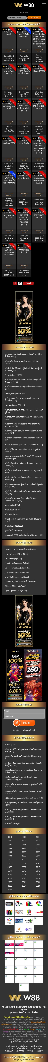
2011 (10, 871)
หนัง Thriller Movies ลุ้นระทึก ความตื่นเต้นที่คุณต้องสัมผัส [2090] (24, 485)
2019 (38, 878)
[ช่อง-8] (9, 912)
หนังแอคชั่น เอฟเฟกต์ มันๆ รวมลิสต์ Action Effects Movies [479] (21, 499)
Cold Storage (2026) (13, 558)
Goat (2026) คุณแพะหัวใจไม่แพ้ (17, 563)
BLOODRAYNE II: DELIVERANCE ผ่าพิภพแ (24, 130)
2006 (24, 863)
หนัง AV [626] (10, 744)
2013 (38, 871)
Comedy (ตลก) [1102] (13, 375)
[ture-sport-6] (29, 962)
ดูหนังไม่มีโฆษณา (17, 1041)
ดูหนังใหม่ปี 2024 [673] (13, 530)
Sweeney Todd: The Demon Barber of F (39, 58)
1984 (38, 837)
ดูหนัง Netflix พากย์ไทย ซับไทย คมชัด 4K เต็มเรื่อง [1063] (23, 520)
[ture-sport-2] (29, 953)
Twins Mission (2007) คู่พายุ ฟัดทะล (24, 202)
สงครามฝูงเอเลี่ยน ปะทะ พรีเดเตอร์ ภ (24, 238)
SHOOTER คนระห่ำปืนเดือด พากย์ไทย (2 (9, 166)
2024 (24, 886)
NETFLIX (37, 1048)
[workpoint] (29, 912)
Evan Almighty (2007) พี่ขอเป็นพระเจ (24, 94)
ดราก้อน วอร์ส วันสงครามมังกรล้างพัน (39, 202)
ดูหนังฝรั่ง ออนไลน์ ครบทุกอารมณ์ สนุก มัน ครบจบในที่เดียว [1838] (23, 771)
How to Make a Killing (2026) (16, 554)
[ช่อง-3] (19, 904)
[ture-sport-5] (19, 962)
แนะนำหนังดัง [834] (12, 505)
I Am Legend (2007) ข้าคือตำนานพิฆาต (8, 94)
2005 (10, 863)
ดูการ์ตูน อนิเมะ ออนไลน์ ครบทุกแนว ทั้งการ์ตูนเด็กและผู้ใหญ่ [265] (23, 764)
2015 (24, 874)
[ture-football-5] (9, 953)
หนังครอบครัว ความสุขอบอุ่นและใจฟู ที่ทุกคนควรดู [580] (24, 418)
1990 (10, 844)
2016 (38, 874)
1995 (38, 848)
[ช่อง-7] (38, 904)
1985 (10, 841)
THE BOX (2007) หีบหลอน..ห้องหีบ (24, 166)
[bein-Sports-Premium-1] (9, 970)
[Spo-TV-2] (38, 970)
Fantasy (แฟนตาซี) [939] (15, 405)
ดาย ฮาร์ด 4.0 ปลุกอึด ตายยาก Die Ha (9, 238)
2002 (10, 859)
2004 (38, 859)
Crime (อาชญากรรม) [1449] (16, 394)
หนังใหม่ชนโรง (36, 1046)
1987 (24, 841)
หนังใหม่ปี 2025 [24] (12, 823)
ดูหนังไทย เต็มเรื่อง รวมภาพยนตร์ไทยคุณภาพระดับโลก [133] (24, 792)
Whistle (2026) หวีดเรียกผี (15, 586)
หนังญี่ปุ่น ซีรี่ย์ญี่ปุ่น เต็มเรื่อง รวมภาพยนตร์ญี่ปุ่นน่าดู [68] (24, 803)
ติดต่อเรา (40, 1051)
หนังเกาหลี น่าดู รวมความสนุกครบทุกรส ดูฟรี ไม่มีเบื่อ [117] (23, 785)
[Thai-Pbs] (19, 929)
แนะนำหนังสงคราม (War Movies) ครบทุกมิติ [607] (24, 445)
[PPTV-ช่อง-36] (38, 921)
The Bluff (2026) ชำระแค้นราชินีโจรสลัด (20, 549)
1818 (10, 837)
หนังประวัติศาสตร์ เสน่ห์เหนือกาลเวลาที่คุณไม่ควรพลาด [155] (23, 450)
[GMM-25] (19, 921)
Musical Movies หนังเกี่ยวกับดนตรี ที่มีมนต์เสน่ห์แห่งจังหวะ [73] (23, 457)
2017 (10, 878)
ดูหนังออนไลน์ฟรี (30, 1041)
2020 (10, 882)
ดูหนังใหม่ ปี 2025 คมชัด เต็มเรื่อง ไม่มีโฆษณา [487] (24, 535)
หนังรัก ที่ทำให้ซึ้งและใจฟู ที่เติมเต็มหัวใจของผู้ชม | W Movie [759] (23, 369)
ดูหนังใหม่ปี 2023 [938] (14, 526)
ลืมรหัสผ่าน (17, 730)
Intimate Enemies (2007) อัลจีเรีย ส (9, 130)
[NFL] (29, 979)
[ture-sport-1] (19, 953)
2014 (10, 874)
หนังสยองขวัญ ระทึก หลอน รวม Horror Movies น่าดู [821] (24, 411)
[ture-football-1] (9, 944)
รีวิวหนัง (30, 1051)
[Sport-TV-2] (24, 987)
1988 (38, 841)
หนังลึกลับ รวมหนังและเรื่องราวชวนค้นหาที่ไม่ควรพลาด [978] (23, 432)
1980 (24, 837)
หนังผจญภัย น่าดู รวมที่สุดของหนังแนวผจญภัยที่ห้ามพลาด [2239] (23, 381)
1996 (10, 852)
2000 (24, 856)
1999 (10, 856)
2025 (38, 886)
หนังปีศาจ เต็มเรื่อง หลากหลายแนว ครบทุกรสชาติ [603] (23, 471)
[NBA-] (19, 979)
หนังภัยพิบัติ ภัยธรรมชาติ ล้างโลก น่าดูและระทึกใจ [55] (23, 439)
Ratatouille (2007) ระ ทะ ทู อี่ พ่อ (24, 58)
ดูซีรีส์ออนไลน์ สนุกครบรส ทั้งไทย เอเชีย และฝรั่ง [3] (24, 798)
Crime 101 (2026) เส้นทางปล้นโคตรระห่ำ (20, 581)
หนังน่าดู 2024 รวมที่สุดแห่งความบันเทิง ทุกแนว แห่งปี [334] (23, 817)
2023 (10, 886)
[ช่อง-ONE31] (9, 904)
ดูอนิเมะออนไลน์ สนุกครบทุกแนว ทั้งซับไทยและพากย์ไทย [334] (22, 399)
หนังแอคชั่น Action (24, 1048)
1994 (24, 848)
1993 (10, 848)
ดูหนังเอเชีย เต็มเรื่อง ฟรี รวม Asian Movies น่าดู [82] (23, 757)
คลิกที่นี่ (36, 24)
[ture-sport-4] (9, 962)
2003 (24, 859)
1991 (24, 844)
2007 (38, 863)
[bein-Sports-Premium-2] (19, 970)
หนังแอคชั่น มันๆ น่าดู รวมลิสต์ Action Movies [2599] (22, 362)
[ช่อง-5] (29, 904)
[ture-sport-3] (38, 953)
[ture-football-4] (38, 944)
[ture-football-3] (29, 944)
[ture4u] (38, 912)
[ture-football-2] (19, 944)
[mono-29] (19, 912)
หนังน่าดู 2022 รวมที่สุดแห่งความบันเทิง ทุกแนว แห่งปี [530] (23, 750)
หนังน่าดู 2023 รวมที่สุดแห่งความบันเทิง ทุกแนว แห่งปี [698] (23, 810)
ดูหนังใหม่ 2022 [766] (13, 510)
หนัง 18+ (10, 1048)
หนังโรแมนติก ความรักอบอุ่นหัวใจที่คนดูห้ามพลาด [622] (23, 388)
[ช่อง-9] (29, 929)
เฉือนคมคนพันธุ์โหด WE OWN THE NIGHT (39, 130)
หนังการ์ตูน (20, 1051)
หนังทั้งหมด (24, 1046)
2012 (24, 871)
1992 (38, 844)
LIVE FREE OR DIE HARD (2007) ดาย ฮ (9, 273)
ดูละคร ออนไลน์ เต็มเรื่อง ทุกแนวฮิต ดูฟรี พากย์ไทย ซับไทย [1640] (23, 355)
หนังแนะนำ (9, 1051)
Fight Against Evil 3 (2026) (16, 590)
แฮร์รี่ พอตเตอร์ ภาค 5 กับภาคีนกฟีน (24, 273)
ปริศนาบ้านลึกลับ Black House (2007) (39, 94)
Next (28, 283)
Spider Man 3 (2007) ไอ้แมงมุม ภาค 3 (9, 58)
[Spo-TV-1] (29, 970)
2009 (24, 867)
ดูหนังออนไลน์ (11, 1046)
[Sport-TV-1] (38, 979)
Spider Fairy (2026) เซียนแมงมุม (17, 568)
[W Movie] (24, 1002)
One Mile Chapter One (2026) (17, 572)
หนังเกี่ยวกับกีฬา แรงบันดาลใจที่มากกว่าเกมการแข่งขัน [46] (23, 478)
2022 (38, 882)
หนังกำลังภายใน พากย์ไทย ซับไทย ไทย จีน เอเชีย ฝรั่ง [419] (23, 492)
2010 (38, 867)
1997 (24, 852)
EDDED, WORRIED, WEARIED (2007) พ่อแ (9, 202)
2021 (24, 882)
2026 (10, 889)
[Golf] (9, 979)
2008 (9, 867)
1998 (38, 852)
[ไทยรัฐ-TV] (29, 921)
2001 (38, 856)
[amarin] (9, 921)
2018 (24, 878)
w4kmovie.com (28, 1059)
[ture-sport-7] (38, 962)
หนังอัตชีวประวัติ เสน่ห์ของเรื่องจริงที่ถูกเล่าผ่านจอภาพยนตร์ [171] (22, 425)
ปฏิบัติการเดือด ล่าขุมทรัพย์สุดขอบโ (39, 166)
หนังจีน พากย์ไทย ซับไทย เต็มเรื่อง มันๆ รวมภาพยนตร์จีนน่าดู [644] (21, 778)
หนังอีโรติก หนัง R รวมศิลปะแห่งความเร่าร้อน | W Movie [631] (23, 464)
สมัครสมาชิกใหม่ (29, 730)
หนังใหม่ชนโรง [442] (12, 514)
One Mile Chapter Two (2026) (17, 577)
